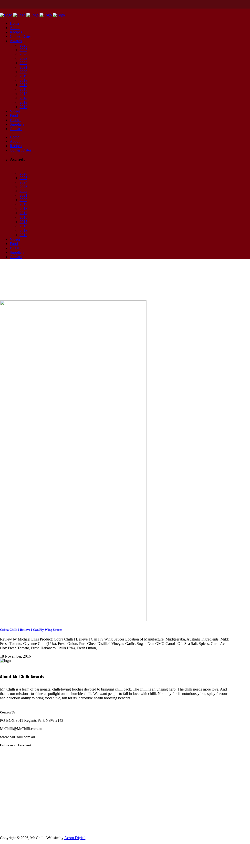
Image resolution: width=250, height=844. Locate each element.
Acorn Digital (74, 838)
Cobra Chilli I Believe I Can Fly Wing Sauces (31, 629)
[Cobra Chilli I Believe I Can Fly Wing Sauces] (73, 620)
